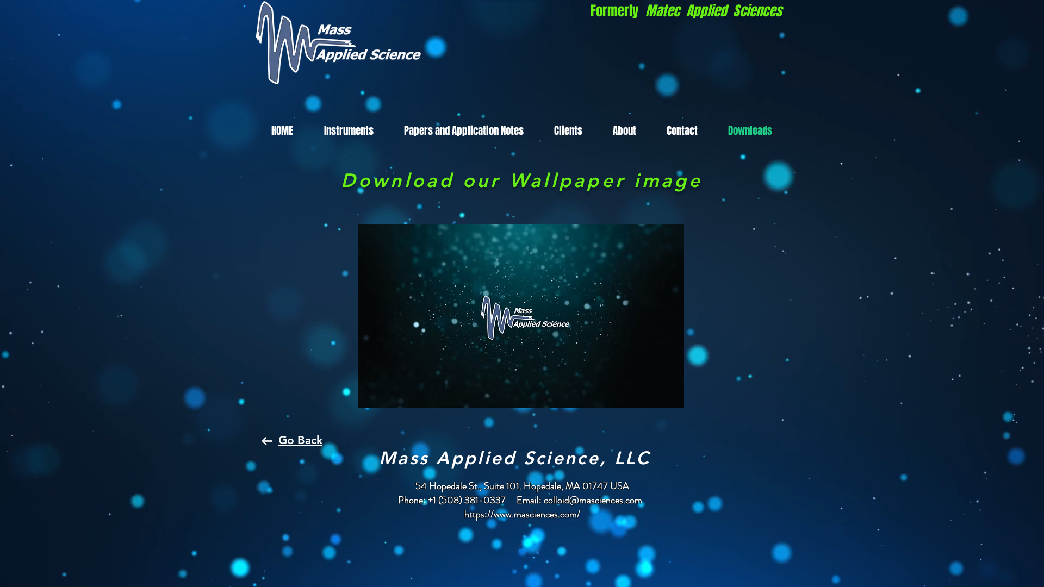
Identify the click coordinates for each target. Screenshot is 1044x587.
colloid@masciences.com (593, 500)
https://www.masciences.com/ (522, 514)
